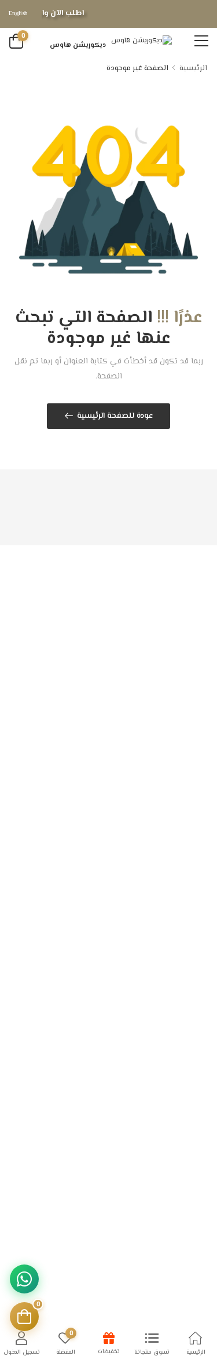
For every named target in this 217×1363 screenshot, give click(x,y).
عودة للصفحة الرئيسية (115, 416)
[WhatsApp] (24, 1278)
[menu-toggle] (201, 41)
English (18, 14)
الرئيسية (193, 68)
